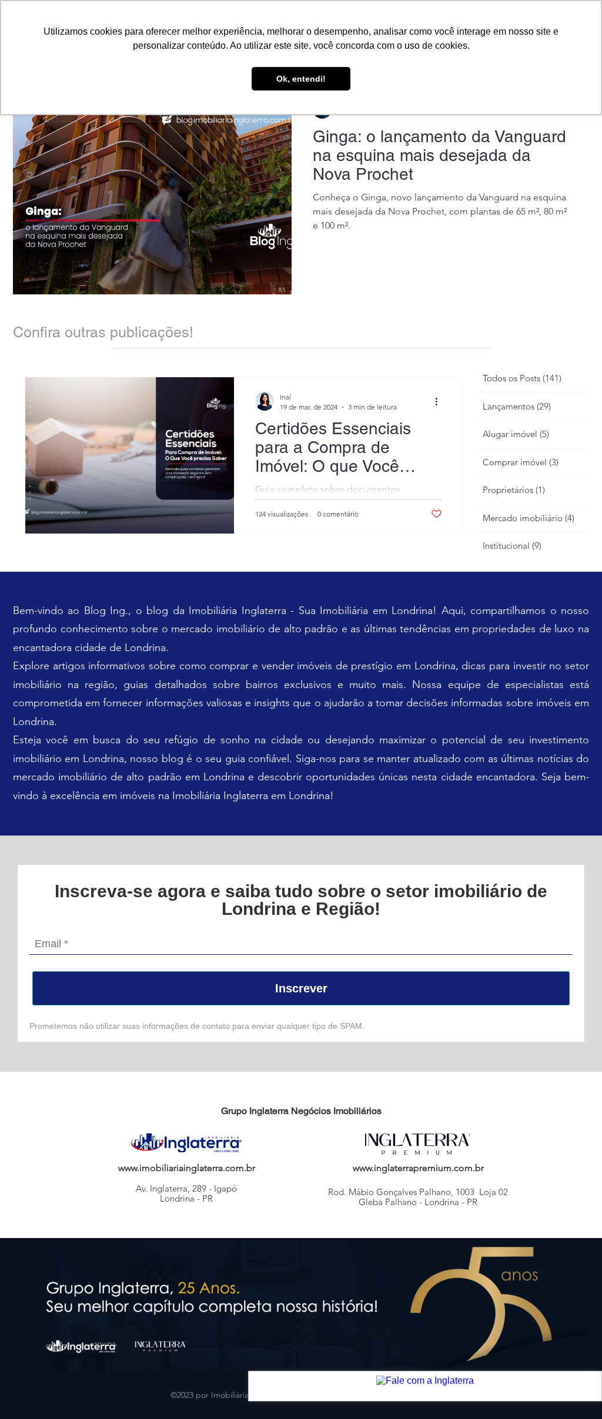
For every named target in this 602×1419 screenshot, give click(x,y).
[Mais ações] (440, 401)
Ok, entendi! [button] (301, 78)
